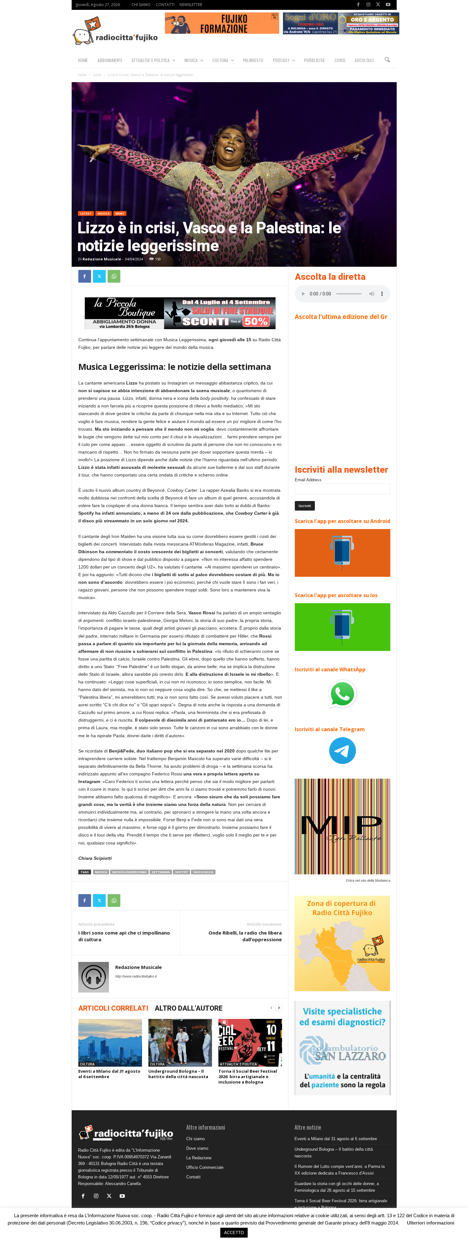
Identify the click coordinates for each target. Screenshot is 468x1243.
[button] (387, 60)
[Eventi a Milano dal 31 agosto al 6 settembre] (110, 1043)
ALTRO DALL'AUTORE (189, 1008)
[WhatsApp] (114, 276)
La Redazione (198, 1157)
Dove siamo (197, 1148)
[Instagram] (368, 5)
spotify (181, 872)
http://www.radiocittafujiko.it (136, 976)
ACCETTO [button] (234, 1232)
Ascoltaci (364, 60)
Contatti (193, 1177)
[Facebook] (358, 5)
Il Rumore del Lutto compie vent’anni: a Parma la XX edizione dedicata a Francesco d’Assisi (339, 1170)
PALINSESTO (253, 60)
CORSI (340, 60)
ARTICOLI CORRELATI (113, 1008)
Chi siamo (195, 1138)
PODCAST (281, 60)
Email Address (308, 479)
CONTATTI (165, 4)
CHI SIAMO (141, 4)
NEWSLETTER (191, 4)
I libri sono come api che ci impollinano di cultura (124, 936)
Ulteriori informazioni (430, 1222)
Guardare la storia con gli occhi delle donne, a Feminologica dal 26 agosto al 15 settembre (336, 1187)
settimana (161, 872)
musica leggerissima (129, 872)
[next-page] (279, 1008)
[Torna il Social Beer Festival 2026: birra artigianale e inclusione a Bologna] (250, 1043)
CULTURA (220, 60)
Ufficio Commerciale (204, 1167)
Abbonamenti (109, 60)
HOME (83, 60)
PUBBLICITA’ (314, 60)
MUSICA (191, 60)
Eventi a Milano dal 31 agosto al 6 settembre (109, 1073)
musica (101, 872)
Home (82, 75)
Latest (97, 75)
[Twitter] (378, 5)
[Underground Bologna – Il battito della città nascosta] (180, 1043)
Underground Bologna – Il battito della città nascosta (178, 1073)
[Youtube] (388, 5)
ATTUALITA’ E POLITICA (150, 60)
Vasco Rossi (203, 872)
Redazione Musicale (101, 259)
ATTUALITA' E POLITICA (238, 1064)
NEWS (120, 213)
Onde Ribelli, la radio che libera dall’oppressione (245, 936)
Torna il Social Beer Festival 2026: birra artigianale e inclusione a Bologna (247, 1076)
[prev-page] (271, 1008)
